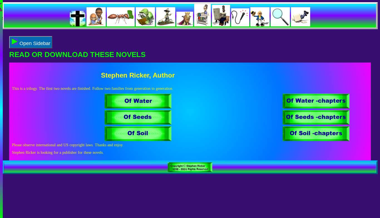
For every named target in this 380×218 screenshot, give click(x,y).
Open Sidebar (34, 43)
